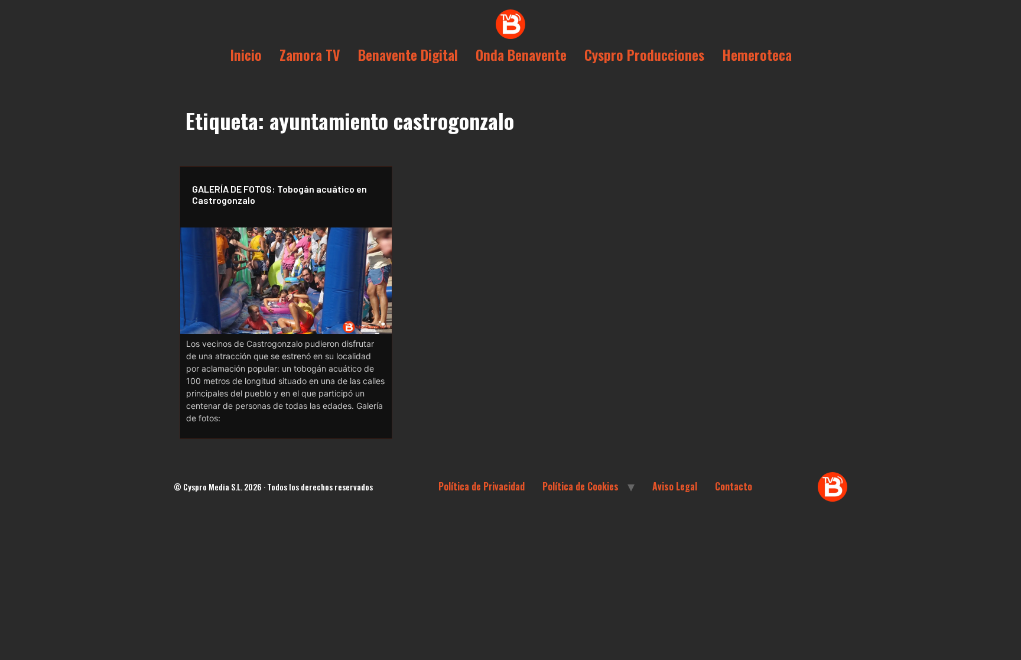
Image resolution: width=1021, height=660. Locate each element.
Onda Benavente (521, 54)
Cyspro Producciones (644, 54)
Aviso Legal (674, 486)
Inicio (246, 54)
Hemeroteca (757, 54)
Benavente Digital (408, 54)
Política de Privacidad (481, 486)
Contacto (733, 486)
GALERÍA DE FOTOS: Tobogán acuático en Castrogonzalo (279, 194)
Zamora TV (309, 54)
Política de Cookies (580, 486)
